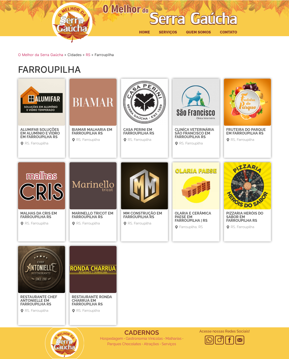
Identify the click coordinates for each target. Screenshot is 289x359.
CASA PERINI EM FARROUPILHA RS (138, 131)
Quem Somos (198, 32)
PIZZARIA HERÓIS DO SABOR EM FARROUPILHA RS (244, 217)
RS (88, 54)
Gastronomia (136, 338)
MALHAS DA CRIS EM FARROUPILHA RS (38, 215)
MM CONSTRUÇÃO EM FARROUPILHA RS (142, 215)
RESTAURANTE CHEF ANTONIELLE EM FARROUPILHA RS (38, 300)
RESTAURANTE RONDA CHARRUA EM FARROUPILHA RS (92, 300)
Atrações (151, 344)
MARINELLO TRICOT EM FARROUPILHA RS (92, 215)
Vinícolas (155, 338)
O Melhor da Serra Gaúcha (40, 54)
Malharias (173, 338)
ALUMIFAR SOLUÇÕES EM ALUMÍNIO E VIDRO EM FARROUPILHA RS (40, 133)
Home (144, 32)
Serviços (168, 32)
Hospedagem (111, 338)
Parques (114, 344)
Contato (228, 32)
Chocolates (131, 344)
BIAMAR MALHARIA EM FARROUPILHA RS (92, 131)
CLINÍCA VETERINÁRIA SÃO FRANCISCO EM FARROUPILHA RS (194, 133)
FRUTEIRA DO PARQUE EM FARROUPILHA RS (246, 131)
